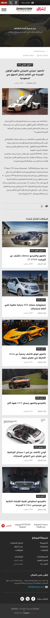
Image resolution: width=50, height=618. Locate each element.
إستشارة (44, 547)
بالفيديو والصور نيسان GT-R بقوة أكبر (26, 403)
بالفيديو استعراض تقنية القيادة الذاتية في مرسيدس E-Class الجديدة (26, 503)
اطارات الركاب (18, 560)
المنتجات (19, 557)
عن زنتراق (18, 547)
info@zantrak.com (36, 586)
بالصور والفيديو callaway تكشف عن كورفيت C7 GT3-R (28, 257)
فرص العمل (42, 560)
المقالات (19, 550)
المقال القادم (28, 55)
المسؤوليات (42, 557)
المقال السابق (42, 55)
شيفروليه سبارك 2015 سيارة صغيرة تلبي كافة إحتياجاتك (25, 307)
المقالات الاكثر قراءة (37, 219)
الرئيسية (44, 543)
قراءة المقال (42, 264)
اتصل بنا (44, 564)
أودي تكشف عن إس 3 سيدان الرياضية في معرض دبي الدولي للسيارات (26, 454)
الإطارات (44, 550)
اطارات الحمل (18, 564)
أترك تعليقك (31, 83)
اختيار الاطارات (16, 543)
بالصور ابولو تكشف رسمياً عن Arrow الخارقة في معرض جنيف (27, 356)
